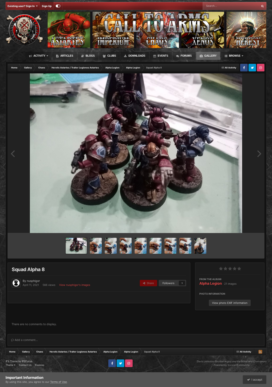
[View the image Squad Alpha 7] (96, 246)
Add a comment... (26, 340)
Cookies (39, 364)
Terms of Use (58, 381)
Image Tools (248, 225)
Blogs (90, 55)
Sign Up (47, 6)
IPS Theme (12, 361)
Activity (39, 55)
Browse (234, 55)
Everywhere (246, 5)
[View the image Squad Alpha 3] (155, 246)
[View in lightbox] (136, 153)
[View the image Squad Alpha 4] (141, 246)
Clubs (111, 55)
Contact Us (25, 364)
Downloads (136, 55)
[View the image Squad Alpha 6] (111, 246)
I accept (256, 379)
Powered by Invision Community (231, 364)
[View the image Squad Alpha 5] (126, 246)
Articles (66, 55)
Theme (10, 364)
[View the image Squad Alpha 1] (185, 246)
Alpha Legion (210, 283)
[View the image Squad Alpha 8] (76, 246)
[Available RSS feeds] (260, 351)
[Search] (262, 6)
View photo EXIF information (230, 302)
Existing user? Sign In (22, 6)
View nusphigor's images (74, 284)
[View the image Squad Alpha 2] (170, 246)
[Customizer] (58, 6)
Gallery (210, 55)
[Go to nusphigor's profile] (16, 283)
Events (162, 55)
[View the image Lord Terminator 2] (200, 246)
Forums (186, 55)
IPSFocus (27, 361)
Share (149, 283)
